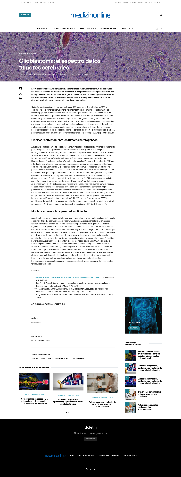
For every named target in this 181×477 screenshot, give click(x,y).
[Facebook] (86, 469)
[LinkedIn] (94, 469)
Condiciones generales (109, 455)
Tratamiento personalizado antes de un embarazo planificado (149, 394)
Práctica (126, 28)
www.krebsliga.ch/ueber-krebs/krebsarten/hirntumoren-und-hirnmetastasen (68, 277)
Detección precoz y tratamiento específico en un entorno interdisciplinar (102, 404)
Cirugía (22, 74)
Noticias (41, 28)
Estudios (29, 74)
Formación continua (42, 74)
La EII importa (134, 322)
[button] (161, 28)
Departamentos (86, 28)
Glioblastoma (39, 358)
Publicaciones (25, 2)
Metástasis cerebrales (58, 358)
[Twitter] (90, 469)
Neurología (57, 74)
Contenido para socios (62, 28)
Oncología (67, 74)
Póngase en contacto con (43, 2)
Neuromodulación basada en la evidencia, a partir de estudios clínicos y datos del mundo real (34, 401)
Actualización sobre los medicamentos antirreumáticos (148, 407)
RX (73, 74)
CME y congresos (108, 28)
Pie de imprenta (131, 455)
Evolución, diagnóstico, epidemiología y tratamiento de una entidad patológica (68, 401)
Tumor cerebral (78, 358)
